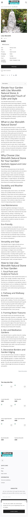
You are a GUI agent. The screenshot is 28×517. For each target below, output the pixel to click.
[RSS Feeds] (2, 460)
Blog (2, 471)
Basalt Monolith (5, 438)
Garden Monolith (7, 6)
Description (5, 83)
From (2, 58)
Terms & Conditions (6, 480)
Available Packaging (3, 60)
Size (2, 47)
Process (3, 52)
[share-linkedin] (13, 75)
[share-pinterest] (11, 75)
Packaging (3, 54)
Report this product (23, 371)
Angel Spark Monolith (20, 418)
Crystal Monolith (5, 399)
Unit (2, 49)
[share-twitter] (7, 75)
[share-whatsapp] (9, 75)
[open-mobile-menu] (2, 2)
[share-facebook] (5, 75)
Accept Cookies (14, 511)
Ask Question (6, 44)
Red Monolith (18, 399)
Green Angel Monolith (6, 418)
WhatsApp (14, 66)
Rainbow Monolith (19, 438)
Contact (3, 482)
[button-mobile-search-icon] (26, 2)
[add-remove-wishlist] (11, 386)
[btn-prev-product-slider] (3, 21)
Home (2, 6)
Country (3, 56)
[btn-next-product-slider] (24, 21)
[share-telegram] (16, 75)
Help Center (4, 473)
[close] (25, 501)
